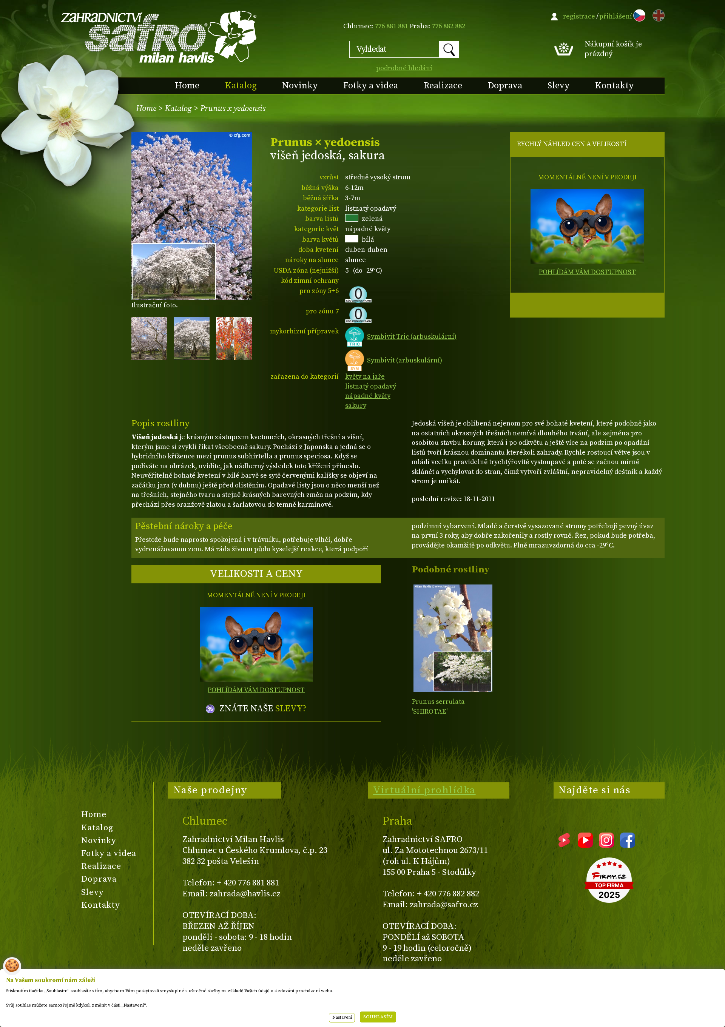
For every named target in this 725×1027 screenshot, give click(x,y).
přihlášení (615, 16)
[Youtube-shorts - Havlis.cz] (564, 845)
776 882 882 (448, 26)
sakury (355, 405)
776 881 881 (391, 26)
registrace (579, 16)
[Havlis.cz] (159, 36)
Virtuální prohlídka (424, 790)
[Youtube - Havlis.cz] (585, 845)
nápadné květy (367, 396)
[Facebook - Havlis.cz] (627, 845)
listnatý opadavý (370, 386)
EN (657, 14)
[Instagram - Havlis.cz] (606, 845)
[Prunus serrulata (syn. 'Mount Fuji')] (453, 638)
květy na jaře (365, 376)
